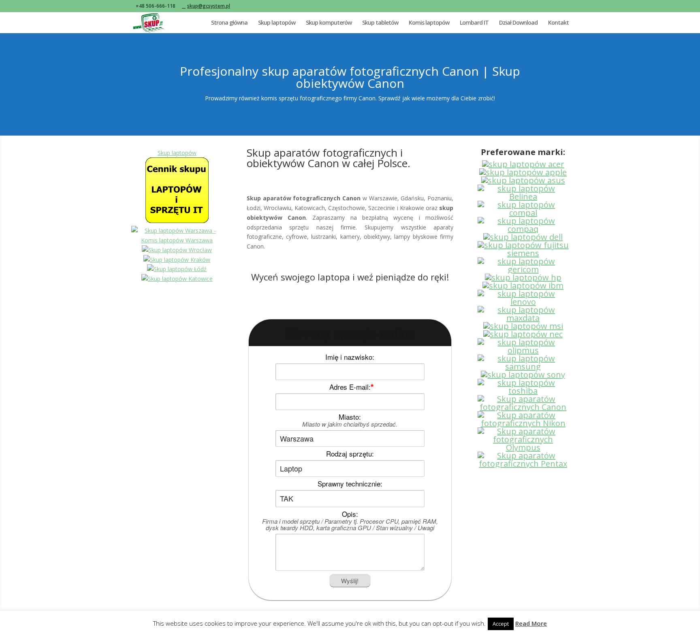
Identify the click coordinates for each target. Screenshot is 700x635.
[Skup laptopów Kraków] (176, 259)
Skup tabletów (380, 23)
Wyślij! (350, 580)
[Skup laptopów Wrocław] (177, 250)
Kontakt (558, 23)
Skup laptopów (276, 23)
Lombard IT (474, 23)
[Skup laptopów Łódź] (177, 269)
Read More (531, 623)
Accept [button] (501, 623)
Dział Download (518, 23)
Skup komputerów (329, 23)
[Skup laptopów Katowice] (177, 278)
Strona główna (229, 23)
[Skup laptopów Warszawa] (176, 240)
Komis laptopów (429, 23)
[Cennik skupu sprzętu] (177, 221)
